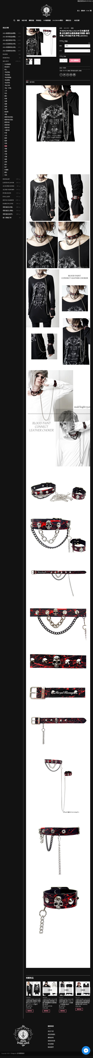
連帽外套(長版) (8, 119)
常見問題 (51, 1044)
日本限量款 (7, 64)
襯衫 (5, 96)
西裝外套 (7, 127)
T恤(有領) (7, 82)
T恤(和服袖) (7, 77)
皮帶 (5, 162)
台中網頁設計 (20, 1053)
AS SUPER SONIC (8, 186)
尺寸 (61, 50)
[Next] (54, 42)
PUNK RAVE (7, 193)
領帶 (5, 151)
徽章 (5, 138)
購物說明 (51, 1037)
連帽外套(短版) (8, 117)
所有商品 (38, 20)
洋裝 (5, 114)
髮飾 (5, 140)
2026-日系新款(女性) (9, 44)
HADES (5, 54)
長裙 (5, 109)
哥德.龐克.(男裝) (8, 210)
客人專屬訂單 (7, 217)
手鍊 (5, 156)
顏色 (61, 45)
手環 (5, 154)
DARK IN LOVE (8, 203)
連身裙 (6, 111)
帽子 (5, 167)
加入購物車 (75, 60)
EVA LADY (6, 196)
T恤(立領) (7, 85)
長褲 (5, 101)
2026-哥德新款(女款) (9, 47)
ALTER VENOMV (8, 189)
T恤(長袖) (7, 75)
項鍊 (5, 148)
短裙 (5, 106)
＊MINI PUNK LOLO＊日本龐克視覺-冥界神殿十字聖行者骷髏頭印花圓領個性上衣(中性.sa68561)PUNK (50, 1003)
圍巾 (5, 164)
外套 (5, 133)
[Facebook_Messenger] (86, 1050)
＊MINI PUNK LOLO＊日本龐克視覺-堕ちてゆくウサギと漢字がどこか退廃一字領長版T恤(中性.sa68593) (66, 1003)
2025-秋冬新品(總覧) (9, 36)
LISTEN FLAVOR (8, 182)
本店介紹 (24, 20)
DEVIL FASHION (8, 200)
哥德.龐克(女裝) (8, 207)
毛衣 (5, 93)
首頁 (18, 20)
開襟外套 (7, 122)
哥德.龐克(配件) (8, 214)
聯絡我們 (51, 1047)
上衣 (5, 90)
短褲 (5, 98)
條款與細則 (51, 1034)
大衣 (5, 135)
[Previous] (29, 42)
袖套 (5, 159)
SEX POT (6, 61)
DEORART (6, 179)
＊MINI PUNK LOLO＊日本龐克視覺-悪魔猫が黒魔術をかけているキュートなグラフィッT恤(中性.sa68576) (33, 1003)
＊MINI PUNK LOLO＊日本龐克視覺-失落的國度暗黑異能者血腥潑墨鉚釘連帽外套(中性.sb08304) (82, 1002)
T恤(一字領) (7, 88)
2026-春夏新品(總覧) (9, 33)
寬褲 (5, 104)
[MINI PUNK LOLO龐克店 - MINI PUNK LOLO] (46, 10)
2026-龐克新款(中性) (9, 40)
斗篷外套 (7, 130)
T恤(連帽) (7, 80)
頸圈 (5, 146)
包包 (5, 175)
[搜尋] (14, 20)
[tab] (27, 82)
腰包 (5, 172)
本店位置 (76, 20)
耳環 (5, 143)
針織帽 (6, 169)
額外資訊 (32, 82)
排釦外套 (7, 125)
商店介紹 (51, 1031)
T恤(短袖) (7, 72)
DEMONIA (6, 58)
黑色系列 (7, 67)
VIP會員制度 (47, 20)
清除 (89, 43)
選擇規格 (29, 1010)
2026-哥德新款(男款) (9, 51)
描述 (27, 82)
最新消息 (31, 20)
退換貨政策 (51, 1041)
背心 (5, 69)
